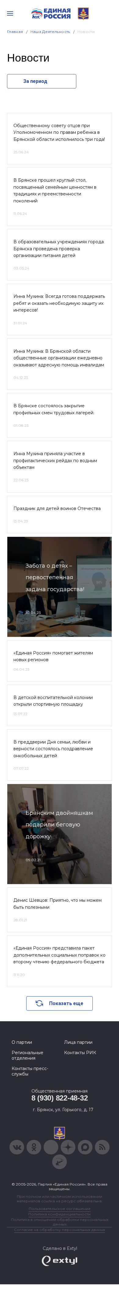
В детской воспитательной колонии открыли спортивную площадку (53, 701)
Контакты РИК (80, 1052)
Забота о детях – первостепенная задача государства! (55, 577)
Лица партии (78, 1042)
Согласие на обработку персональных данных (59, 1229)
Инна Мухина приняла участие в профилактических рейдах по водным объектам (55, 460)
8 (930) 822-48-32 (59, 1098)
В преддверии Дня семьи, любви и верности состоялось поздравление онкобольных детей (53, 748)
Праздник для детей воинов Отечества (57, 508)
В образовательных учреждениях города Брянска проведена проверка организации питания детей (58, 248)
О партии (22, 1042)
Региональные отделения (27, 1055)
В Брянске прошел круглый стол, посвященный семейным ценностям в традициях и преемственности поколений (54, 190)
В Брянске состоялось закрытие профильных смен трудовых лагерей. (53, 409)
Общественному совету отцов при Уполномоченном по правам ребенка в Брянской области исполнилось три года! (59, 132)
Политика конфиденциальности (59, 1214)
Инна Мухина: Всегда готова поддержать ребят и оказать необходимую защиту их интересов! (59, 303)
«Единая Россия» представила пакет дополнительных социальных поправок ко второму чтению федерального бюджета (59, 955)
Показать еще (66, 1003)
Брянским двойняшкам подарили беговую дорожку (59, 825)
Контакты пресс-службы (30, 1071)
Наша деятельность (50, 31)
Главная (15, 31)
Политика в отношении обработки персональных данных (59, 1221)
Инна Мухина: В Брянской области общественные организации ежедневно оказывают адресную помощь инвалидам (58, 358)
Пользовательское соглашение (60, 1208)
